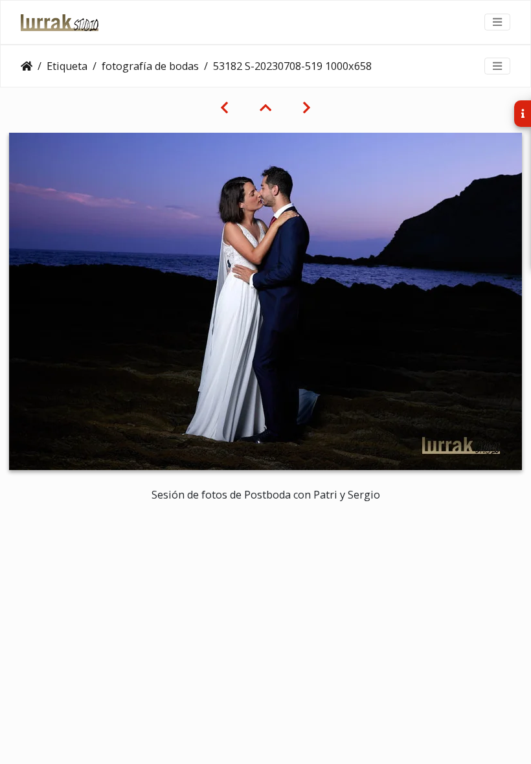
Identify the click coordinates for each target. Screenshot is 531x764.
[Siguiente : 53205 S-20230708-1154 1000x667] (306, 107)
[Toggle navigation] (497, 22)
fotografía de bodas (150, 66)
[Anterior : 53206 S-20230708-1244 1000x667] (224, 107)
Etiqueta (67, 66)
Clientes (26, 66)
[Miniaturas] (265, 107)
